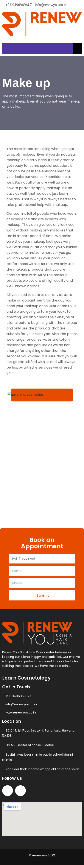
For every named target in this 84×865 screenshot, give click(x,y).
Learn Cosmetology (26, 678)
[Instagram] (20, 790)
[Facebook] (7, 790)
